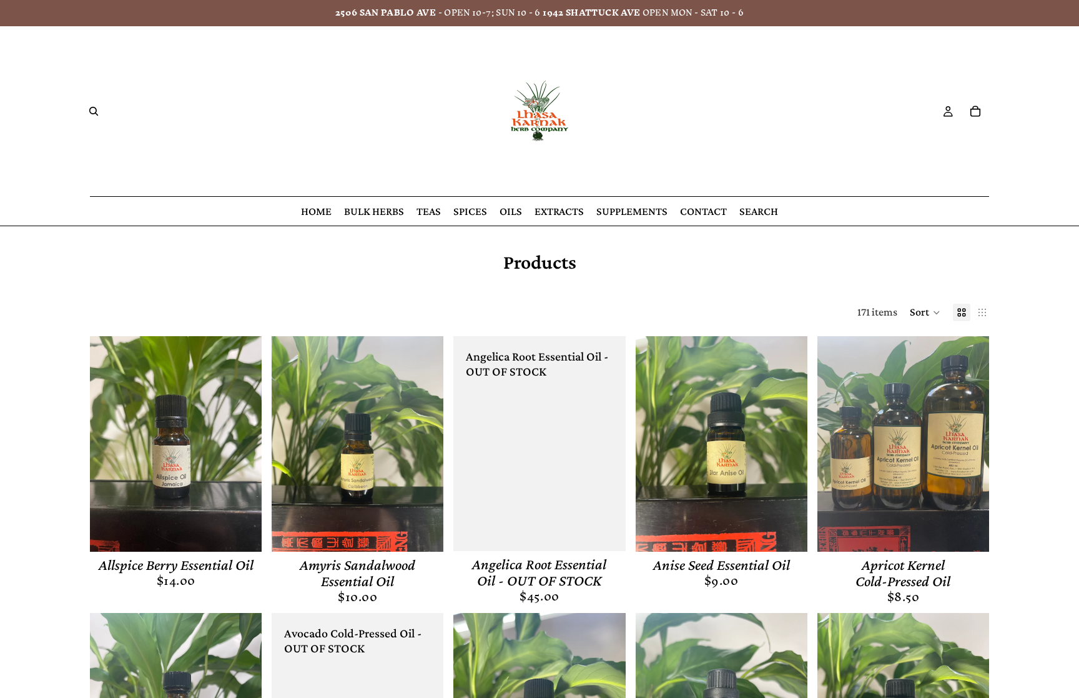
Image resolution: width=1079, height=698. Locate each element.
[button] (925, 312)
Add (253, 532)
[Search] (93, 111)
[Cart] (975, 111)
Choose (980, 532)
